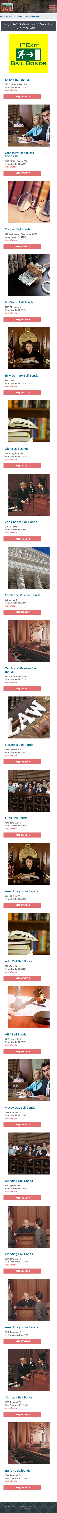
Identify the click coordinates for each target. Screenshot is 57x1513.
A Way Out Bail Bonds (20, 1107)
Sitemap (34, 1509)
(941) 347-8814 (22, 96)
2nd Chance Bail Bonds (21, 522)
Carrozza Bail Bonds (19, 1397)
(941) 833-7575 (22, 978)
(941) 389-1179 (22, 246)
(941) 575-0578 (22, 539)
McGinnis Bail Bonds (19, 302)
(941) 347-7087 (22, 612)
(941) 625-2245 (22, 835)
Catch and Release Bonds (22, 595)
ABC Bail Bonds (15, 1034)
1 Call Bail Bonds (16, 818)
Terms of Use (47, 1506)
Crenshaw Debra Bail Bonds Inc (19, 154)
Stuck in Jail (9, 7)
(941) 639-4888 (22, 1051)
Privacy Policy (24, 1509)
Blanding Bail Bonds (19, 1181)
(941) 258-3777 (22, 173)
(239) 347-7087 (22, 688)
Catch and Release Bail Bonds (21, 670)
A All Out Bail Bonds (19, 961)
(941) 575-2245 (22, 905)
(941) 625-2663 (22, 1414)
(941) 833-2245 (22, 392)
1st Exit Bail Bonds (17, 79)
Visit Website (11, 90)
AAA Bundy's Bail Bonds (21, 891)
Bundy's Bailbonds (17, 1470)
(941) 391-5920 (22, 1487)
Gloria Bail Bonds (16, 448)
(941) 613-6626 (22, 1124)
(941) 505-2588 (22, 1198)
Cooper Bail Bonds (17, 229)
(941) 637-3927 (22, 465)
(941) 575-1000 (22, 319)
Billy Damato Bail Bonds (21, 375)
